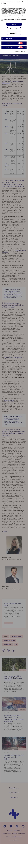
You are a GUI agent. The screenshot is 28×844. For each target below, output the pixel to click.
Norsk (6, 5)
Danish (3, 5)
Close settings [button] (13, 33)
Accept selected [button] (14, 28)
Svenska (10, 5)
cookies (11, 19)
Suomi (13, 5)
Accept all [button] (14, 24)
